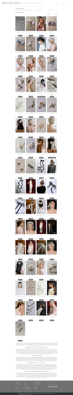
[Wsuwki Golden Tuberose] (41, 288)
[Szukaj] (64, 3)
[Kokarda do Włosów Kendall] (31, 23)
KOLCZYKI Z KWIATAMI (18, 384)
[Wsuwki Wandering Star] (41, 44)
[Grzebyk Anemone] (20, 105)
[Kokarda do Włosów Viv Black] (41, 186)
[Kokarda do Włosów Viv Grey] (52, 186)
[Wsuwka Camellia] (31, 267)
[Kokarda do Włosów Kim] (52, 23)
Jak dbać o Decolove (37, 383)
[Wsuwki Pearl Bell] (31, 308)
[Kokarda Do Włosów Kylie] (20, 44)
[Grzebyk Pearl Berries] (52, 125)
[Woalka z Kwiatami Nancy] (52, 247)
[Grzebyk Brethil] (31, 105)
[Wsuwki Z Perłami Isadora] (20, 328)
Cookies (35, 388)
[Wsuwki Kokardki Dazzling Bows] (52, 288)
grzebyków (37, 366)
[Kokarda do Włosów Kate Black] (41, 166)
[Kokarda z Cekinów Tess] (52, 206)
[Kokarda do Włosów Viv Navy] (20, 206)
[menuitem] (22, 3)
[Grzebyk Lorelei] (41, 125)
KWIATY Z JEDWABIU (17, 382)
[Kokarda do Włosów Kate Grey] (52, 166)
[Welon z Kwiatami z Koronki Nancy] (31, 247)
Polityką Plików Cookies (38, 393)
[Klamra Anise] (31, 166)
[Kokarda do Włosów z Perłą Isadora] (41, 206)
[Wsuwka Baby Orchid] (41, 64)
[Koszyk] (67, 3)
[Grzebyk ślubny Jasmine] (41, 145)
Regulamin (35, 386)
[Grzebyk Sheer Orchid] (31, 145)
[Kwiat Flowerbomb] (31, 84)
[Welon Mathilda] (41, 227)
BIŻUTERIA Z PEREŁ (17, 383)
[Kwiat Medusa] (31, 64)
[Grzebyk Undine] (31, 44)
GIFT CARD (26, 384)
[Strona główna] (11, 3)
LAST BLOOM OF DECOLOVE (37, 382)
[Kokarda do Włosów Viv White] (31, 206)
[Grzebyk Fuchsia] (20, 125)
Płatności (35, 387)
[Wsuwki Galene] (31, 288)
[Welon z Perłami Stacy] (41, 247)
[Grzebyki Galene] (20, 166)
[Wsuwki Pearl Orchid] (41, 308)
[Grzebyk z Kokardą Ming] (52, 145)
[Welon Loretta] (31, 227)
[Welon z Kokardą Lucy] (20, 247)
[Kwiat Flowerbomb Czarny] (20, 227)
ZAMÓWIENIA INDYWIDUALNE (37, 384)
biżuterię (52, 343)
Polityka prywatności (28, 388)
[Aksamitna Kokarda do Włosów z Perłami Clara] (52, 84)
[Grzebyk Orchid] (52, 44)
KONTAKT (16, 388)
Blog (16, 387)
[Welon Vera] (52, 227)
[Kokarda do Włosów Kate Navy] (20, 186)
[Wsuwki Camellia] (20, 288)
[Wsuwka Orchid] (52, 64)
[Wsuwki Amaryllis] (52, 267)
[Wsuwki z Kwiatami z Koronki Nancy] (52, 308)
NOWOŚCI (26, 383)
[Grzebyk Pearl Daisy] (20, 145)
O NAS (16, 386)
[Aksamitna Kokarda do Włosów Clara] (41, 84)
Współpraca (26, 386)
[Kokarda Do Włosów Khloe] (41, 23)
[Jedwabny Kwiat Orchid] (20, 64)
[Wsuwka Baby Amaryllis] (20, 267)
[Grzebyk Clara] (41, 105)
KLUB (25, 382)
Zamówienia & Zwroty (28, 387)
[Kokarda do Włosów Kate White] (31, 186)
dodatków (39, 342)
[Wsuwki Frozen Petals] (20, 23)
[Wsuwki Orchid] (20, 84)
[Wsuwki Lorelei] (20, 308)
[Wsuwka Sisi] (41, 267)
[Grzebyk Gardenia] (31, 125)
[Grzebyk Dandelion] (52, 105)
